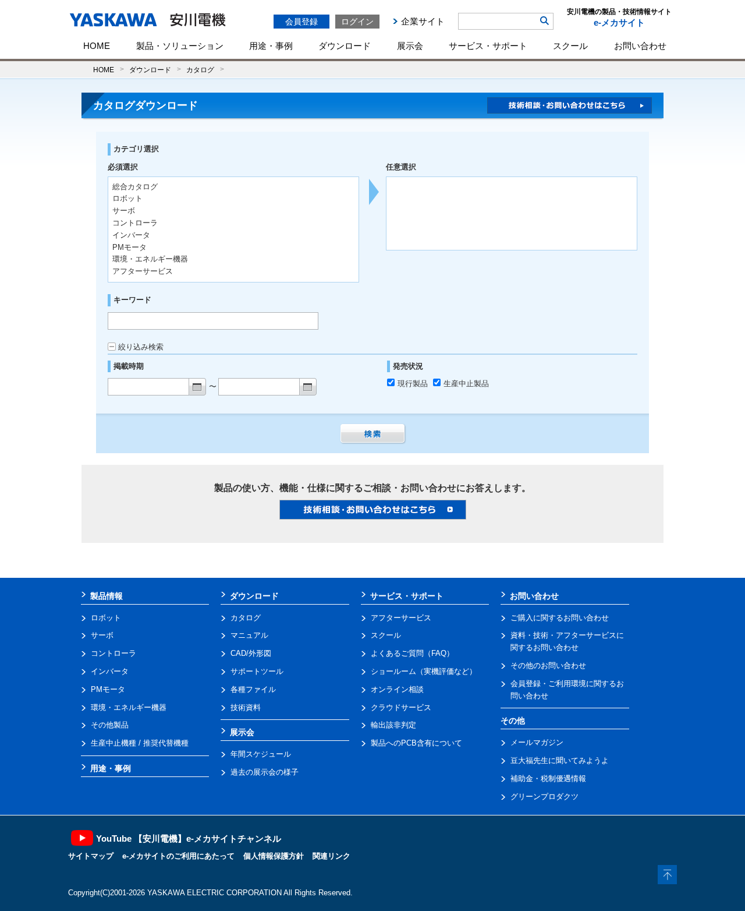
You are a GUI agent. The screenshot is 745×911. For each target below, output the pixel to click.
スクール (570, 46)
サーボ (102, 635)
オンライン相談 (397, 689)
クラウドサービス (401, 707)
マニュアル (249, 635)
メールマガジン (536, 742)
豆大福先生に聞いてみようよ (559, 760)
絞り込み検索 (141, 346)
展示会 (410, 46)
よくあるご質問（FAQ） (412, 653)
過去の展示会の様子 (264, 772)
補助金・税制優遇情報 (548, 778)
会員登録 (301, 21)
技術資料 (245, 707)
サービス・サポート (488, 46)
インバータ (110, 671)
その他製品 (110, 725)
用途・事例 (271, 46)
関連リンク (331, 856)
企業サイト (423, 21)
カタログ (200, 69)
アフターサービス (401, 617)
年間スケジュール (260, 754)
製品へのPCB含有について (416, 743)
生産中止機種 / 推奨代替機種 (140, 743)
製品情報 (106, 596)
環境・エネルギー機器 (128, 707)
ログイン (357, 21)
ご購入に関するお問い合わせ (559, 617)
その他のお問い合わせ (548, 665)
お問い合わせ (640, 46)
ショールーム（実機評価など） (424, 671)
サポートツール (256, 671)
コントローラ (113, 653)
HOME (96, 46)
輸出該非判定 (393, 725)
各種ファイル (253, 689)
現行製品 (414, 383)
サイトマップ (90, 856)
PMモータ (108, 689)
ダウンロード (344, 46)
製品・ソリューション (180, 46)
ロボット (106, 617)
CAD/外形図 (250, 653)
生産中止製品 (466, 383)
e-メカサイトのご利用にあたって (178, 856)
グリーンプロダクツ (544, 796)
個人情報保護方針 (273, 856)
